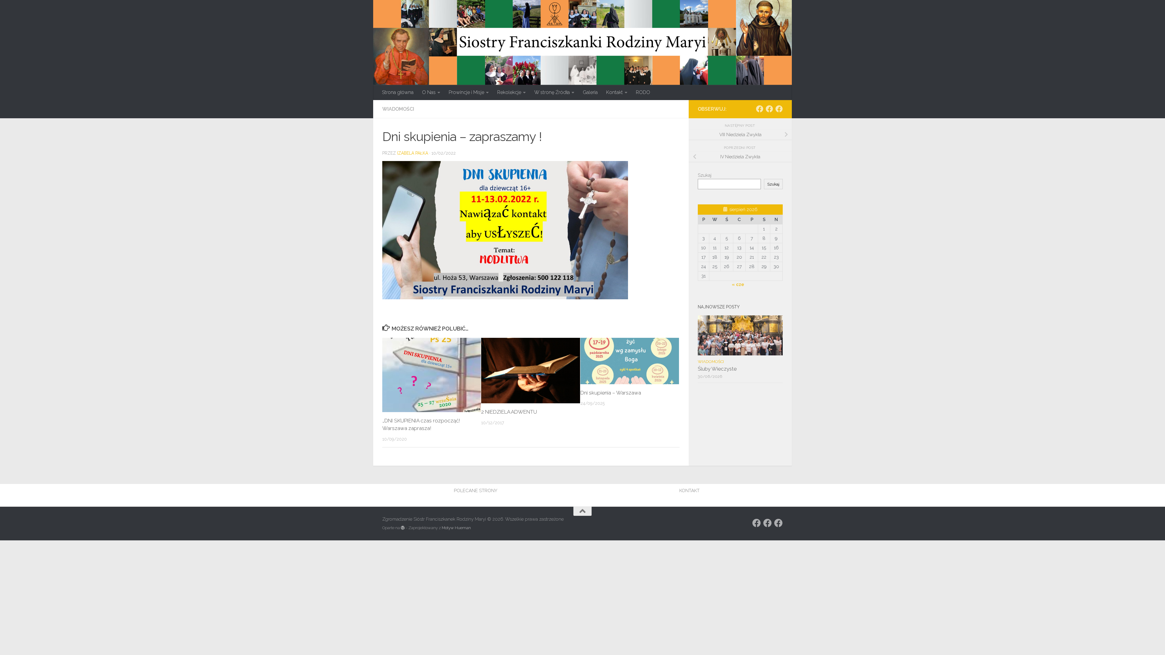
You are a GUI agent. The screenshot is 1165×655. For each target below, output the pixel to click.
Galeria (590, 92)
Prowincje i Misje (466, 92)
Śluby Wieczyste (717, 369)
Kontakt (614, 92)
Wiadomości (398, 109)
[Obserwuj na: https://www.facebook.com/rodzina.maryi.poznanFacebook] (769, 109)
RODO (643, 92)
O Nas (429, 92)
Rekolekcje (509, 92)
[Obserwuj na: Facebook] (759, 109)
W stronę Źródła (552, 92)
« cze (738, 284)
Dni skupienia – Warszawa (610, 393)
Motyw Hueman (456, 528)
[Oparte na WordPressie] (403, 528)
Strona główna (398, 92)
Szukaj (704, 175)
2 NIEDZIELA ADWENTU (509, 412)
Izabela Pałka (412, 153)
